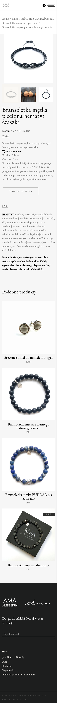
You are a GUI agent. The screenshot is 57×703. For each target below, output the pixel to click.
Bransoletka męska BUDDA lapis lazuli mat (28, 496)
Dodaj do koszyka (20, 191)
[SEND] (54, 638)
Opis (5, 206)
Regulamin (8, 670)
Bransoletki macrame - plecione (20, 23)
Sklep (15, 18)
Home (5, 18)
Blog (4, 661)
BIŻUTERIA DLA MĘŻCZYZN (37, 18)
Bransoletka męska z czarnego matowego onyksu (28, 426)
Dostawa (7, 666)
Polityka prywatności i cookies (18, 674)
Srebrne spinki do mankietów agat (28, 357)
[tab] (8, 206)
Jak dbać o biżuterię (13, 657)
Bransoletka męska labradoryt (28, 565)
